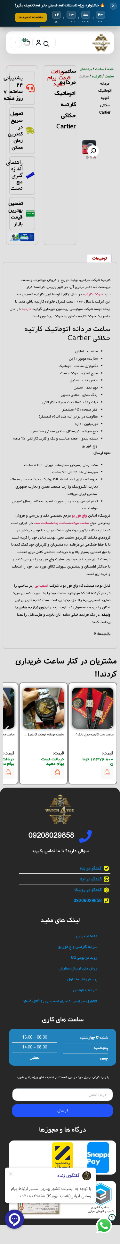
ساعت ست (42, 523)
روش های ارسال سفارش (78, 969)
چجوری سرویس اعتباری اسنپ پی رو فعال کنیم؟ (60, 1001)
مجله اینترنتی (86, 936)
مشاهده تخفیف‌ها (31, 17)
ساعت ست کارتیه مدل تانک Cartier (89, 734)
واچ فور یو (79, 515)
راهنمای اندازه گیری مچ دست (14, 175)
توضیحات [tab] (99, 258)
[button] (93, 151)
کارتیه (96, 76)
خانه (110, 69)
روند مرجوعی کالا (84, 958)
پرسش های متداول (82, 979)
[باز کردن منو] (15, 42)
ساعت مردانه (79, 523)
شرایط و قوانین (85, 990)
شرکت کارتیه (93, 294)
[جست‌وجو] (50, 42)
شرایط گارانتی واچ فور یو (77, 947)
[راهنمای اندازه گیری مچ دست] (30, 175)
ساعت (99, 69)
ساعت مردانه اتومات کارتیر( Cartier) (39, 734)
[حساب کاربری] (38, 42)
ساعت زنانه (59, 523)
